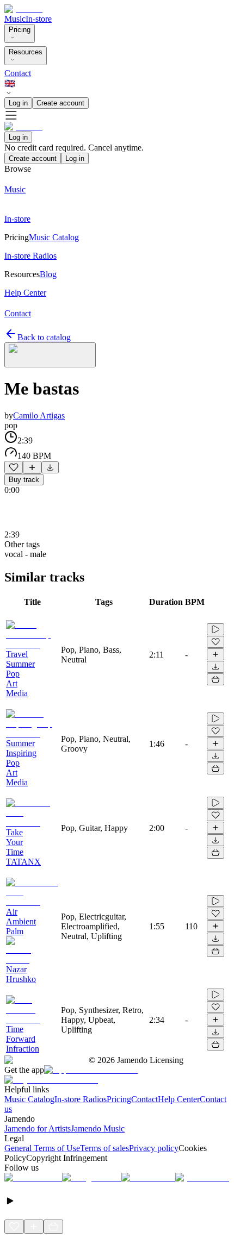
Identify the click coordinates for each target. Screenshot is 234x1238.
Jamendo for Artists (37, 1128)
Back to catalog (44, 337)
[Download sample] (50, 467)
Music (15, 18)
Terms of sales (104, 1148)
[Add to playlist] (32, 467)
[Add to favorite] (13, 467)
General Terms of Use (42, 1148)
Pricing (19, 30)
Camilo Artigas (39, 415)
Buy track (24, 480)
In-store (39, 18)
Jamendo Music (98, 1128)
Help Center (179, 1099)
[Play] (50, 354)
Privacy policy (153, 1148)
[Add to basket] (215, 679)
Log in (18, 103)
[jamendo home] (23, 9)
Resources (25, 52)
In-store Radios (80, 1099)
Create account (60, 103)
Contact (17, 73)
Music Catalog (29, 1099)
